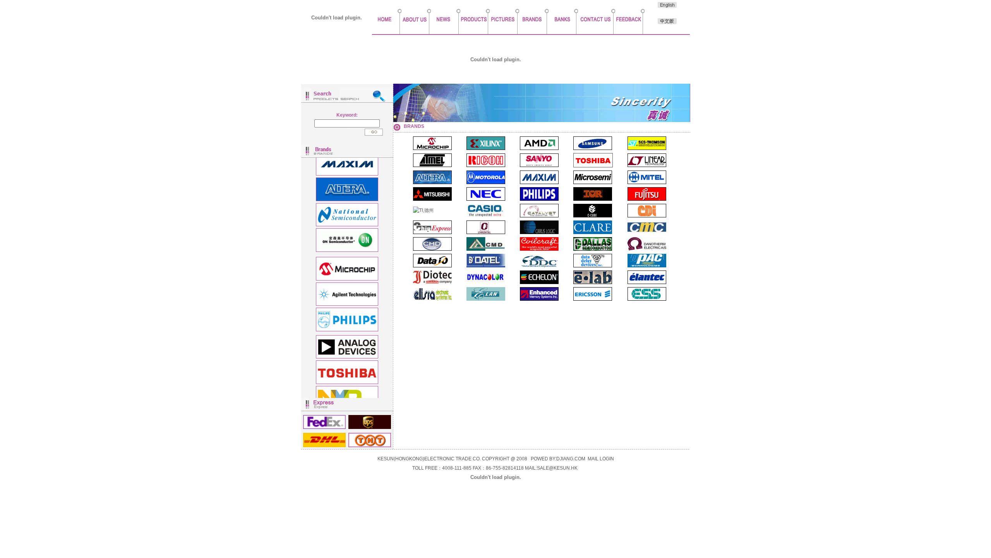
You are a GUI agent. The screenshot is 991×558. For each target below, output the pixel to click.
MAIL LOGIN (601, 459)
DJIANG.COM (570, 459)
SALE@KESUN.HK (557, 468)
